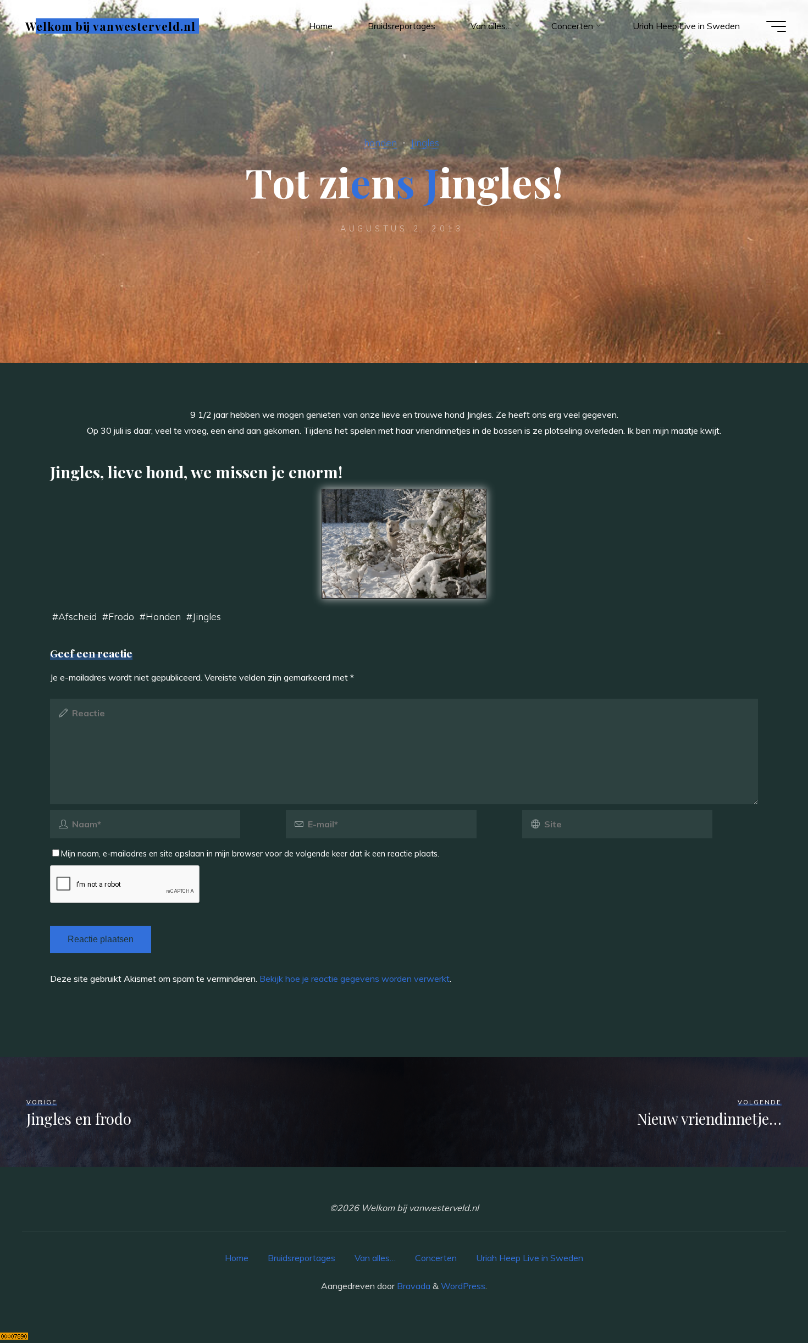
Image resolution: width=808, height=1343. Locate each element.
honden (380, 142)
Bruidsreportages (301, 1257)
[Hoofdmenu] (776, 26)
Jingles (425, 142)
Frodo (121, 616)
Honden (163, 616)
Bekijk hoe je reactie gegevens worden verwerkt (354, 978)
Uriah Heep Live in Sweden (529, 1257)
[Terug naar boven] (765, 1300)
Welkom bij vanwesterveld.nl (110, 26)
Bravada (412, 1285)
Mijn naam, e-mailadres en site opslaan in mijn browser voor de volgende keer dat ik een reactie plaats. (250, 854)
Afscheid (77, 616)
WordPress (463, 1285)
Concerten (436, 1257)
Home (236, 1257)
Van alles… (375, 1257)
